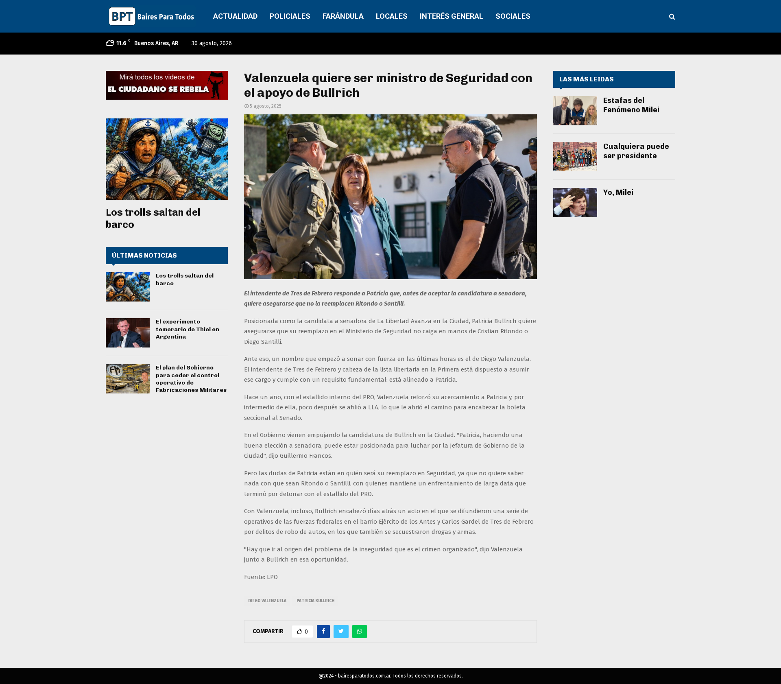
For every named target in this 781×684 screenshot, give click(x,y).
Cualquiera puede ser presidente (636, 151)
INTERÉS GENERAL (451, 16)
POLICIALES (290, 16)
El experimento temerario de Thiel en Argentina (187, 329)
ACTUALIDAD (235, 16)
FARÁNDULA (343, 16)
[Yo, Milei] (575, 202)
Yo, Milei (618, 192)
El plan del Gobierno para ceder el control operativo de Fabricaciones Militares (191, 378)
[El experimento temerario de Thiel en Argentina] (128, 332)
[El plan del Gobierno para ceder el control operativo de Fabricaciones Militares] (128, 378)
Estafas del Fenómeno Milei (631, 105)
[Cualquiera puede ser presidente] (575, 156)
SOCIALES (512, 16)
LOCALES (392, 16)
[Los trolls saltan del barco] (167, 159)
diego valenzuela (267, 601)
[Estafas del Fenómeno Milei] (575, 110)
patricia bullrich (315, 601)
